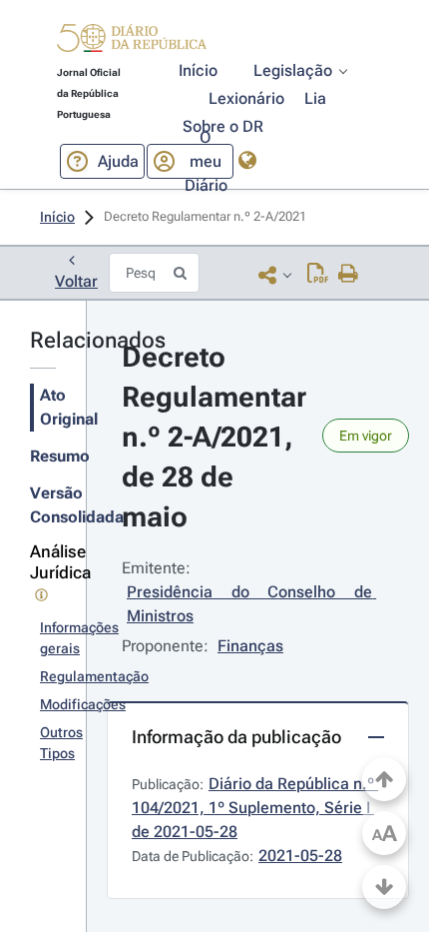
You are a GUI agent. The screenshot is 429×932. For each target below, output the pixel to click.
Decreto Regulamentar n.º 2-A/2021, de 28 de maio (217, 437)
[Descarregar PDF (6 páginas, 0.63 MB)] (317, 275)
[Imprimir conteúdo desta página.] (348, 275)
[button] (132, 41)
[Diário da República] (132, 42)
